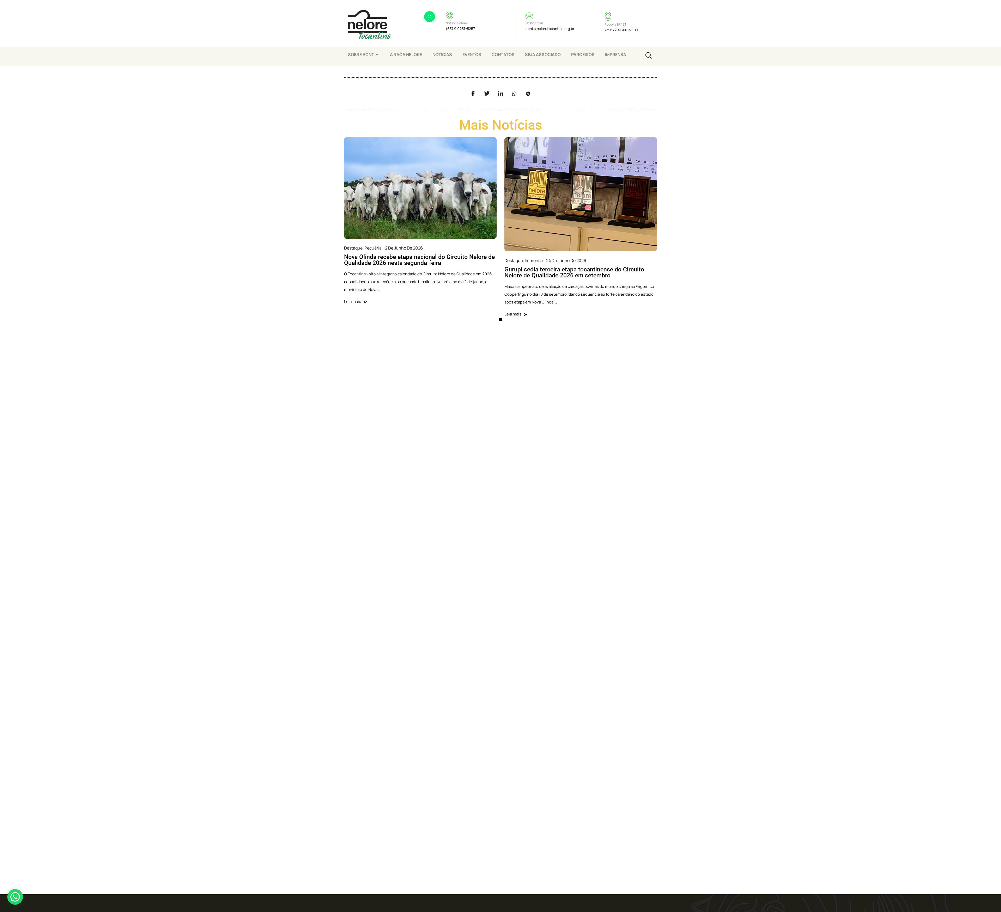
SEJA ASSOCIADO (543, 54)
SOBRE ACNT (361, 54)
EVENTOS (471, 54)
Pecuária (373, 248)
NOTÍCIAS (442, 54)
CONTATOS (503, 54)
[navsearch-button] (648, 56)
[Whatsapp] (429, 16)
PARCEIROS (583, 54)
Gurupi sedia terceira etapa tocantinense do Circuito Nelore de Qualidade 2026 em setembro (574, 272)
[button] (15, 897)
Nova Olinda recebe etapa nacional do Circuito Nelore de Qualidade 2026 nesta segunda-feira (419, 259)
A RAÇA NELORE (406, 54)
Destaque (353, 248)
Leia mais (352, 301)
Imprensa (534, 260)
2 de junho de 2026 (404, 248)
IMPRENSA (615, 54)
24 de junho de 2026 (566, 260)
